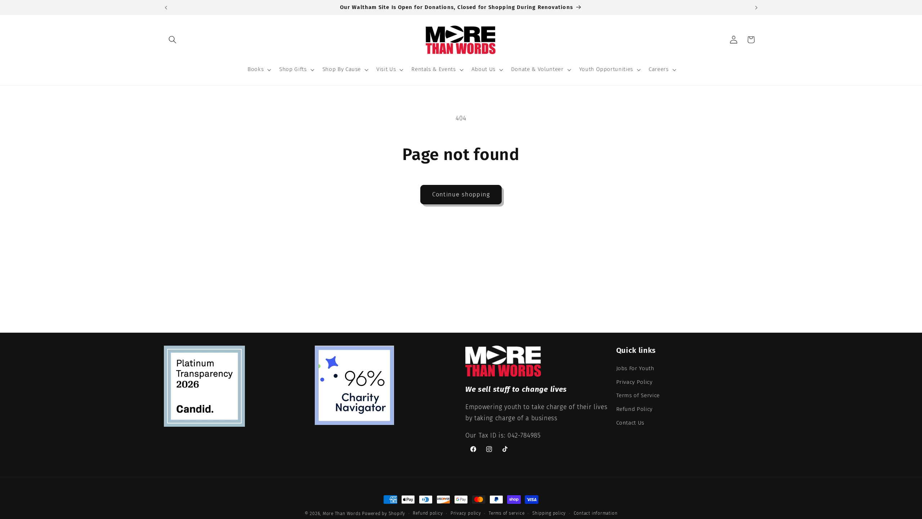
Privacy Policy (634, 382)
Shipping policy (549, 513)
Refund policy (428, 513)
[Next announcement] (756, 7)
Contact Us (630, 423)
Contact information (596, 513)
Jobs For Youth (635, 368)
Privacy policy (466, 513)
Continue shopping (461, 194)
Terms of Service (638, 395)
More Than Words (342, 513)
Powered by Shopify (383, 513)
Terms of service (506, 513)
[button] (172, 39)
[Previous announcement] (166, 7)
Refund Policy (634, 409)
